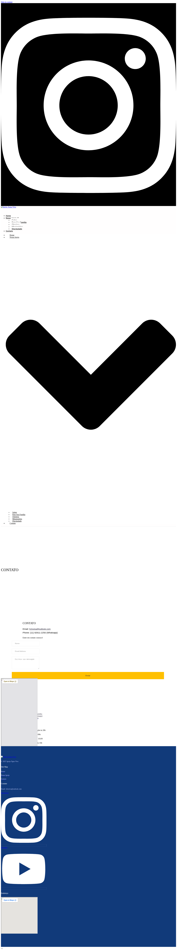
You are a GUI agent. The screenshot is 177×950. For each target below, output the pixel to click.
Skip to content (6, 2)
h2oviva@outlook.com (40, 629)
